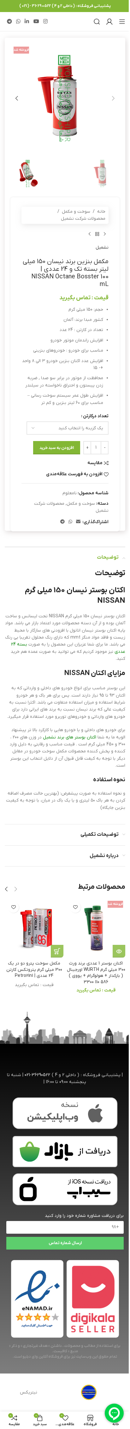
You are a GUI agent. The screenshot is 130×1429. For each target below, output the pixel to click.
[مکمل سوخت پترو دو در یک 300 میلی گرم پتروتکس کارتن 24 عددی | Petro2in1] (34, 928)
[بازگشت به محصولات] (97, 234)
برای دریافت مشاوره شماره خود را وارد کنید (84, 1216)
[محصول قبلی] (105, 234)
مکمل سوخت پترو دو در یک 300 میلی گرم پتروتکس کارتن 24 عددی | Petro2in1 (34, 969)
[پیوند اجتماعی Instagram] (45, 21)
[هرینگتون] (89, 1392)
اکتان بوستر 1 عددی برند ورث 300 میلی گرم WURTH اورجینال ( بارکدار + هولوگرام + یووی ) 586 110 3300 (96, 972)
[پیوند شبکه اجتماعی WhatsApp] (18, 21)
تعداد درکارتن (96, 416)
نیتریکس (28, 1392)
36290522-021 (37, 1075)
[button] (113, 98)
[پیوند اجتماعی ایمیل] (78, 522)
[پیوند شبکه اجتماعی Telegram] (9, 21)
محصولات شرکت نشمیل (83, 219)
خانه (101, 212)
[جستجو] (97, 21)
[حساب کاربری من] (109, 21)
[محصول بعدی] (89, 234)
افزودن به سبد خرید (56, 448)
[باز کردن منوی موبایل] (122, 21)
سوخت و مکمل (76, 212)
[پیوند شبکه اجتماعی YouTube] (36, 21)
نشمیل (102, 247)
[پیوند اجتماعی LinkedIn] (27, 21)
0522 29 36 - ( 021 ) (35, 6)
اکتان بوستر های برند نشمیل (69, 737)
